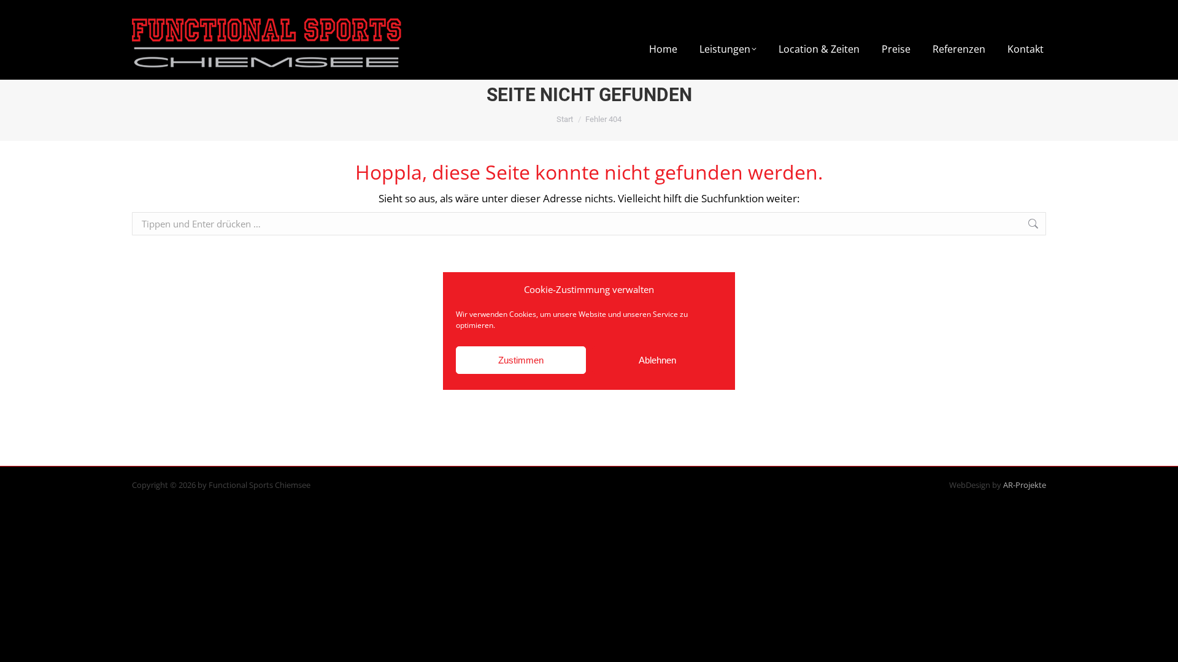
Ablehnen (657, 360)
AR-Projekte (1024, 484)
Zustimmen (521, 360)
